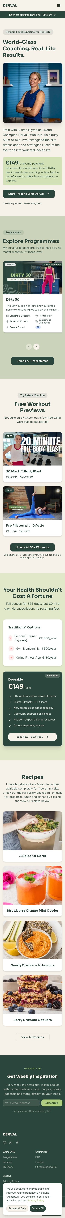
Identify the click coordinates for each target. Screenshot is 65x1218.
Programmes (10, 1157)
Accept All (38, 1208)
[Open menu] (58, 5)
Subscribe (51, 1102)
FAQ (37, 1157)
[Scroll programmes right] (36, 347)
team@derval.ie (48, 1166)
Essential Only (17, 1208)
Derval (10, 5)
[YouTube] (10, 1142)
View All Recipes (32, 1037)
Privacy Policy (35, 1200)
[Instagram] (4, 1142)
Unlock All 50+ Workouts (32, 547)
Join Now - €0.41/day (29, 736)
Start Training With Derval (26, 193)
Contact (39, 1162)
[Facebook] (17, 1142)
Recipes (7, 1162)
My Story (8, 1166)
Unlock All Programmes (32, 361)
